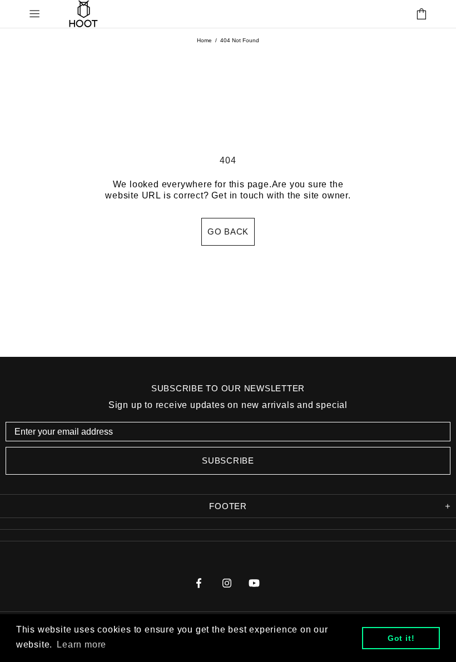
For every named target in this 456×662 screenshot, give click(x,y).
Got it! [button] (401, 638)
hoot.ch (83, 14)
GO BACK (228, 231)
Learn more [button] (81, 644)
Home (204, 40)
